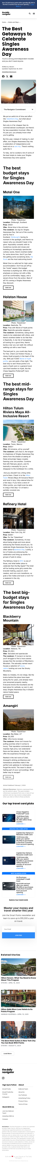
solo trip (17, 146)
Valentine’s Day (12, 119)
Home (4, 22)
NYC (21, 561)
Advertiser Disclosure (9, 72)
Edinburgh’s (15, 237)
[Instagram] (3, 1078)
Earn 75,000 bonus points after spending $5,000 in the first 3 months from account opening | (18, 3)
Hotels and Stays (13, 22)
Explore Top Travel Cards (18, 900)
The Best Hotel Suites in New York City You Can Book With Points (18, 1042)
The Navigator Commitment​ (15, 109)
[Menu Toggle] (34, 13)
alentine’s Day (19, 550)
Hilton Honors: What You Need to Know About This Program (18, 979)
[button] (3, 76)
